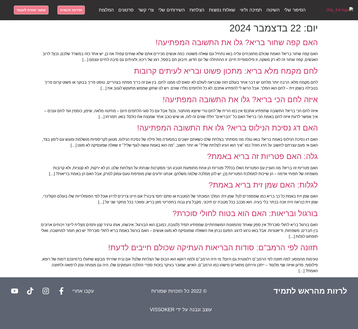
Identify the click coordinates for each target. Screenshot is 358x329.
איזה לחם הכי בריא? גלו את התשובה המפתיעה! (240, 99)
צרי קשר (146, 9)
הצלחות (196, 9)
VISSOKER (162, 309)
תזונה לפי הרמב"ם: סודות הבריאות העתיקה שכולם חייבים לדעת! (213, 247)
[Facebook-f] (61, 291)
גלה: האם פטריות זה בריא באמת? (262, 156)
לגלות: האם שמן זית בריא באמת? (263, 184)
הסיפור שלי (295, 9)
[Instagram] (45, 291)
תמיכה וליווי (251, 9)
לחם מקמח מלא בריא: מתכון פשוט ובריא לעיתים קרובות (226, 71)
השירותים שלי (171, 9)
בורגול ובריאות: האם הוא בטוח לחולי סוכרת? (245, 213)
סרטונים (125, 9)
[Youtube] (14, 291)
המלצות (106, 9)
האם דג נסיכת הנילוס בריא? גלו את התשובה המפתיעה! (227, 127)
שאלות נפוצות (222, 9)
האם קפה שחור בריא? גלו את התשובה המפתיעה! (237, 42)
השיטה (272, 9)
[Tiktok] (30, 291)
